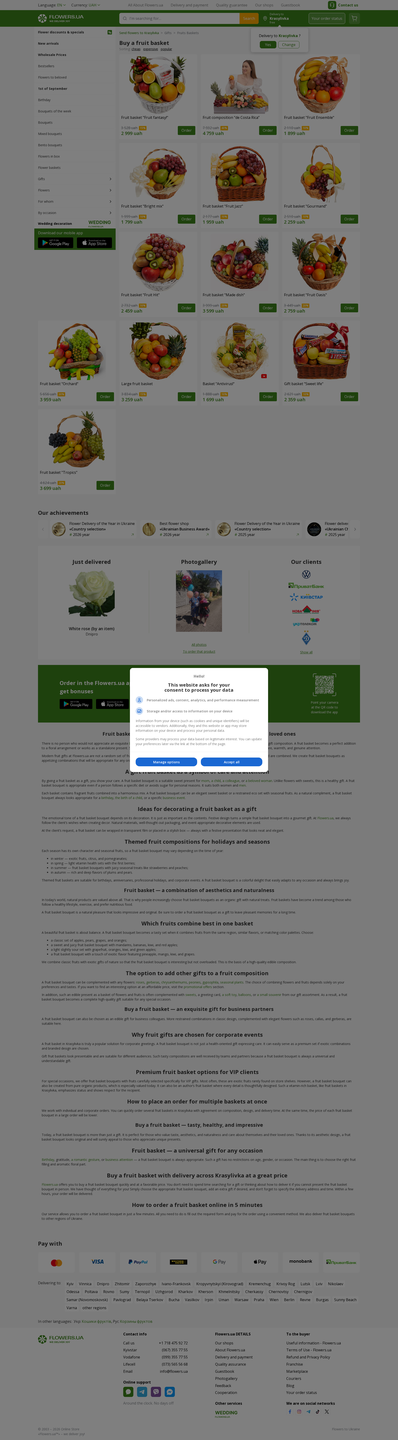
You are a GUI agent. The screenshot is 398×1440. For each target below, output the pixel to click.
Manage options (166, 762)
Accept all (232, 762)
